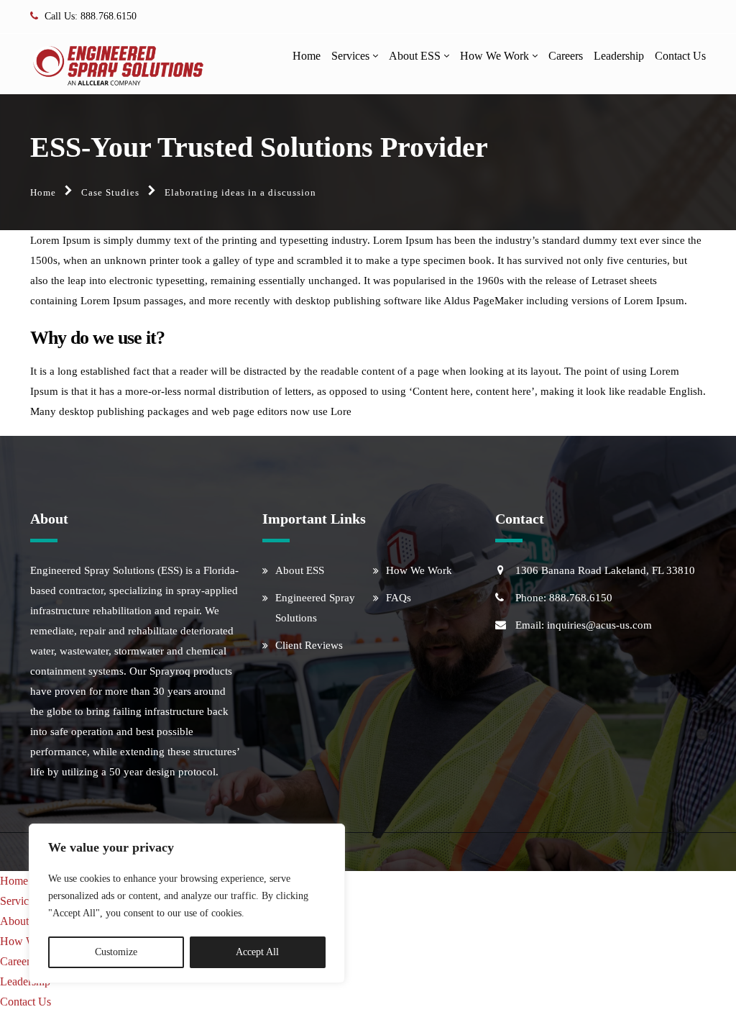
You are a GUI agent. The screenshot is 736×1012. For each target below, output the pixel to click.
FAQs (398, 597)
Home (307, 56)
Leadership (619, 56)
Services (350, 56)
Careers (565, 56)
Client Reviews (309, 645)
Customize (116, 952)
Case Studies (110, 192)
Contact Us (680, 56)
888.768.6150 (108, 16)
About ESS (415, 56)
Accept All (257, 952)
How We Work (494, 56)
